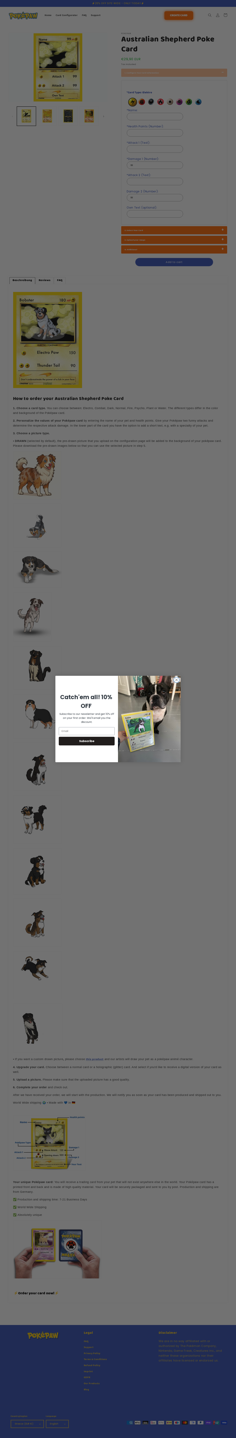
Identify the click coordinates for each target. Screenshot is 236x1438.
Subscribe (86, 741)
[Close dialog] (176, 680)
